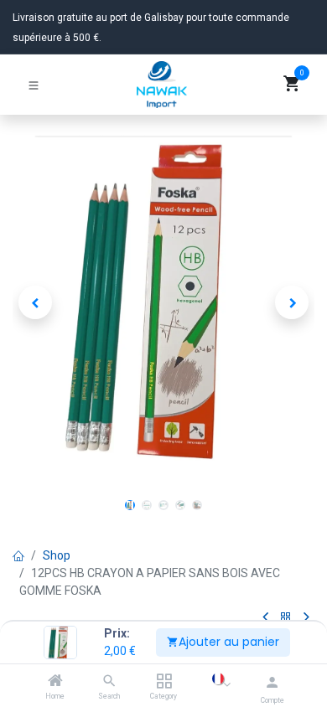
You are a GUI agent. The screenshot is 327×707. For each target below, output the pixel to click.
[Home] (55, 682)
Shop (56, 555)
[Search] (109, 682)
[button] (35, 302)
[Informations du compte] (272, 682)
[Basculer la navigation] (33, 85)
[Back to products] (286, 618)
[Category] (164, 682)
